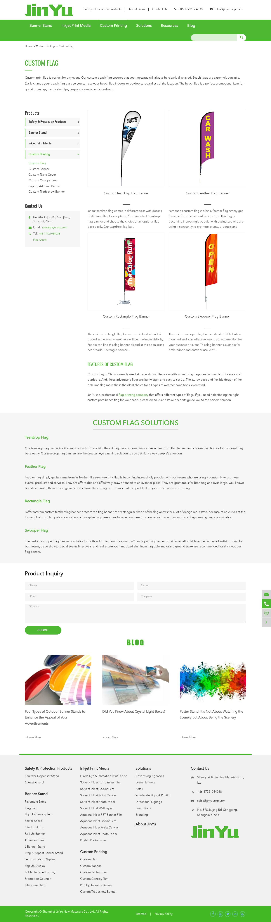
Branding (142, 815)
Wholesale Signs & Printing (153, 795)
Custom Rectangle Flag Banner (126, 316)
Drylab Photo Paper (93, 840)
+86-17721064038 (49, 233)
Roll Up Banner (35, 834)
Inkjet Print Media (76, 26)
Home (28, 46)
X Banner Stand (35, 840)
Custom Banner (39, 169)
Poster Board (33, 821)
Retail (139, 789)
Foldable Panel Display (40, 872)
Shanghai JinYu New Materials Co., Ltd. (68, 911)
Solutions (144, 26)
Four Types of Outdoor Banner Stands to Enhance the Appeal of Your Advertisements (55, 717)
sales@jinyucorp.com (228, 9)
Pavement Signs (35, 801)
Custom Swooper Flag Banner (207, 316)
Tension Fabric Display (40, 859)
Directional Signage (149, 802)
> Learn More (33, 737)
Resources (169, 26)
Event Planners (145, 782)
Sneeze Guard (34, 782)
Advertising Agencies (150, 776)
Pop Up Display (35, 866)
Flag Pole (31, 808)
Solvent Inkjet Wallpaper (96, 808)
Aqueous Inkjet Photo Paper (98, 834)
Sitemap (141, 914)
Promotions (143, 808)
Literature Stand (35, 885)
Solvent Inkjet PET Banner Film (100, 782)
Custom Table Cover (42, 174)
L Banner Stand (35, 846)
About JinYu (137, 9)
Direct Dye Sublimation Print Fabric (103, 776)
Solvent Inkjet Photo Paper (97, 802)
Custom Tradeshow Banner (47, 192)
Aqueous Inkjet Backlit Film (98, 821)
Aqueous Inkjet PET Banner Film (101, 815)
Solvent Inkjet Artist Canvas (98, 795)
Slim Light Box (34, 827)
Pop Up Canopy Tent (38, 814)
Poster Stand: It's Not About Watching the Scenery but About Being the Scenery (211, 714)
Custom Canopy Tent (43, 180)
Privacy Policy (164, 914)
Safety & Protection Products (102, 9)
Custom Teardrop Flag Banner (126, 193)
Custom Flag (66, 46)
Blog (191, 26)
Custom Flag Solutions (135, 423)
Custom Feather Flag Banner (207, 193)
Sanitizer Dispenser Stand (42, 776)
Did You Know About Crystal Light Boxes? (134, 711)
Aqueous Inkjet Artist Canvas (99, 827)
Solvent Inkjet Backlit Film (97, 789)
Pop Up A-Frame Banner (45, 186)
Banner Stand (40, 26)
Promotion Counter (38, 879)
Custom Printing (113, 26)
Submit (43, 630)
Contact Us (159, 9)
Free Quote (40, 240)
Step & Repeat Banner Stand (44, 853)
